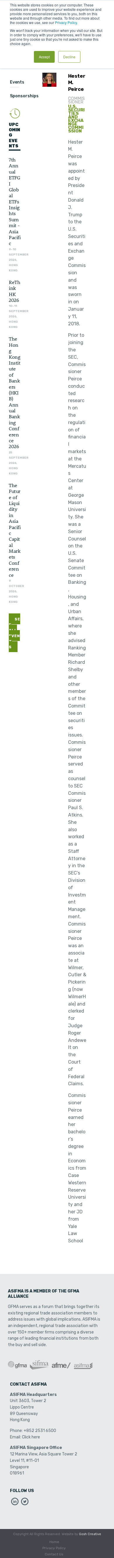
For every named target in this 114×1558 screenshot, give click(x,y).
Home (54, 1542)
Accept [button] (44, 56)
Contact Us (54, 1554)
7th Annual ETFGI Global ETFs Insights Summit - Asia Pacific (14, 201)
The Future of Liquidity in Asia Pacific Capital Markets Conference (14, 530)
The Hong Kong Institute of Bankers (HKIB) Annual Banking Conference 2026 (14, 392)
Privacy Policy (54, 1548)
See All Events (14, 633)
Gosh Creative (90, 1534)
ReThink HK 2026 (14, 291)
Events (17, 82)
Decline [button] (69, 56)
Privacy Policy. (66, 22)
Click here (31, 1437)
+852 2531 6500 (40, 1430)
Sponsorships (24, 95)
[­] (15, 1503)
